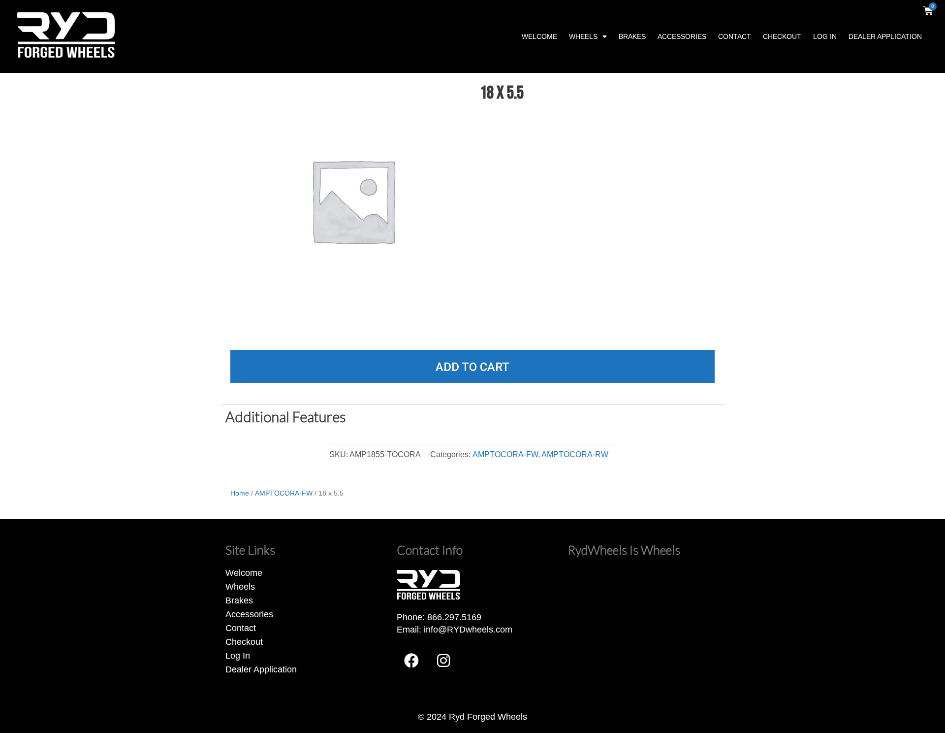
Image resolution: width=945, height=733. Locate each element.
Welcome (539, 36)
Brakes (632, 36)
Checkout (782, 36)
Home (239, 493)
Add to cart (472, 367)
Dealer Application (885, 36)
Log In (825, 36)
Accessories (682, 36)
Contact (734, 36)
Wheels (583, 36)
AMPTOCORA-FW (505, 454)
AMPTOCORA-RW (574, 454)
